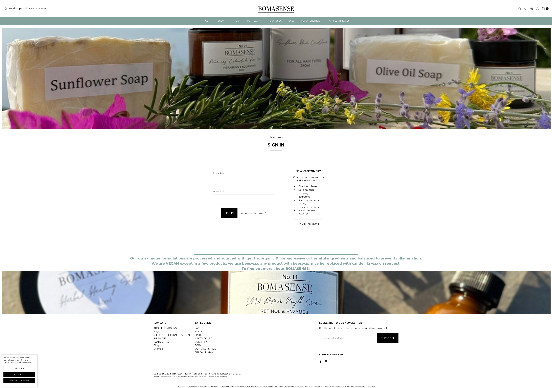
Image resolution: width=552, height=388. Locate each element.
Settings (19, 368)
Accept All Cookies (19, 381)
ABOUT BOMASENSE (166, 328)
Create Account (308, 224)
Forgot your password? (253, 213)
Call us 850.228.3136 (165, 373)
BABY (291, 21)
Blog (156, 345)
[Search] (519, 9)
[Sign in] (537, 9)
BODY (221, 21)
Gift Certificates (339, 21)
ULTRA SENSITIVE (310, 21)
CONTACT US (161, 342)
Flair (205, 377)
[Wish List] (525, 9)
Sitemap (158, 348)
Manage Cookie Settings (162, 377)
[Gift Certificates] (531, 9)
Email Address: (221, 173)
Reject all (19, 374)
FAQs (156, 331)
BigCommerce (222, 377)
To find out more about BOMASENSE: (276, 269)
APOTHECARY (253, 21)
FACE (206, 21)
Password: (219, 191)
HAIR (236, 21)
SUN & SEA (275, 21)
